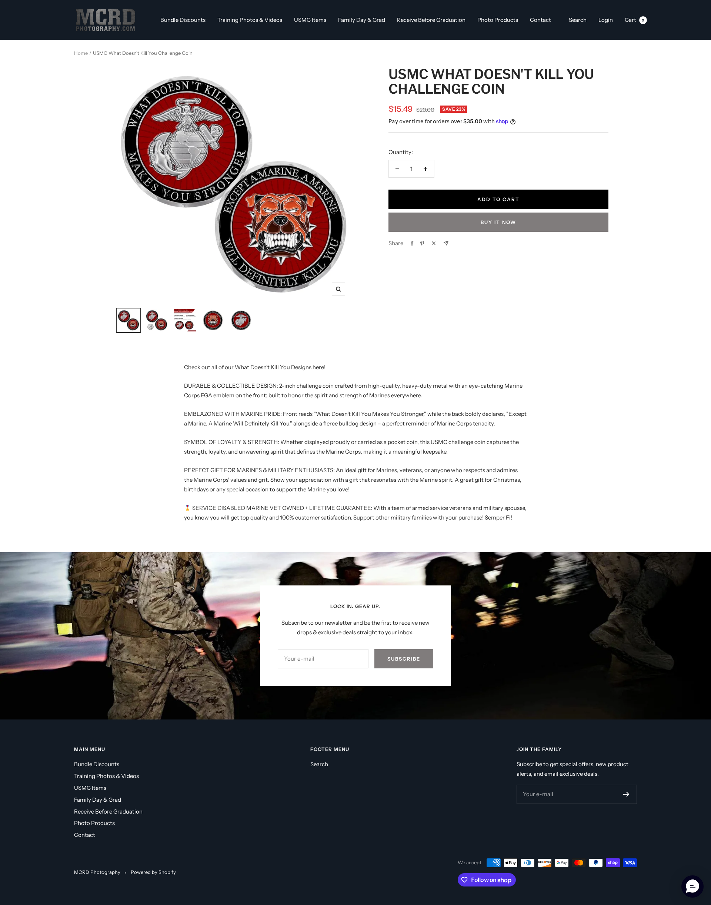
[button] (692, 886)
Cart (634, 19)
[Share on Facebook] (412, 243)
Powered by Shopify (153, 872)
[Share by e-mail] (446, 243)
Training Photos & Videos (249, 19)
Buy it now (498, 222)
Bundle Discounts (183, 19)
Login (605, 19)
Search (578, 19)
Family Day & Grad (361, 19)
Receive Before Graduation (431, 19)
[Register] (626, 794)
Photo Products (497, 19)
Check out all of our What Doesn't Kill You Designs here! (255, 367)
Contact (540, 19)
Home (81, 53)
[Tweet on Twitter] (434, 243)
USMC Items (310, 19)
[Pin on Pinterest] (422, 243)
